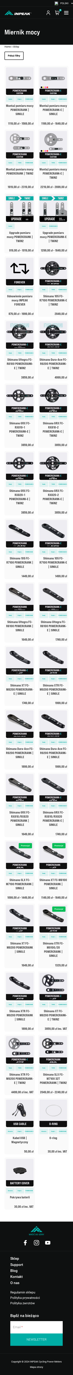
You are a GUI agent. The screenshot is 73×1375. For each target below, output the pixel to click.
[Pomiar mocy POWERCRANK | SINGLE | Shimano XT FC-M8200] (19, 936)
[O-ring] (53, 1126)
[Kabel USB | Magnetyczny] (19, 1126)
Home (7, 46)
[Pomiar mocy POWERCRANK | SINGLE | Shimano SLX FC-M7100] (19, 870)
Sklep (14, 1258)
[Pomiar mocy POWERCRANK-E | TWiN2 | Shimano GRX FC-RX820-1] (19, 483)
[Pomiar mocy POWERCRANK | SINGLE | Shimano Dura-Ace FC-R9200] (19, 739)
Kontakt (16, 1277)
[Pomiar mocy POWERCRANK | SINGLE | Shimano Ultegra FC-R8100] (19, 612)
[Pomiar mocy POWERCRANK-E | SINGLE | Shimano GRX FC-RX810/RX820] (53, 805)
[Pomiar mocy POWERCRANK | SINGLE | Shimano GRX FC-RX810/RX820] (19, 805)
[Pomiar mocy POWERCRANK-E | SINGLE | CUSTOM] (53, 96)
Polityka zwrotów (22, 1303)
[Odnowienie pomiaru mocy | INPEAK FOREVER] (19, 286)
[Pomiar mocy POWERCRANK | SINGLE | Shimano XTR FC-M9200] (19, 1001)
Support (16, 1265)
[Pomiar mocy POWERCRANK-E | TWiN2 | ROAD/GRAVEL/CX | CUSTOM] (53, 159)
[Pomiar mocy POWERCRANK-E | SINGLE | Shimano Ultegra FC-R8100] (53, 612)
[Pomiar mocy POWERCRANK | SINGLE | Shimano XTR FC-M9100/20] (53, 936)
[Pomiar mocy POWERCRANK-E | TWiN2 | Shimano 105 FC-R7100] (53, 286)
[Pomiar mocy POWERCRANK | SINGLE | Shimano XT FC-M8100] (53, 870)
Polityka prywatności (25, 1298)
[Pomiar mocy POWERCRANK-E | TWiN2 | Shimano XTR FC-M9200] (19, 1065)
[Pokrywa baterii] (19, 1183)
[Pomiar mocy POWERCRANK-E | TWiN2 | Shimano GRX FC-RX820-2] (53, 483)
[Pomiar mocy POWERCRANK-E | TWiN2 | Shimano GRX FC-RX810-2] (53, 415)
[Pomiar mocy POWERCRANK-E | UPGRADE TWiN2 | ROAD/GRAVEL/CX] (53, 223)
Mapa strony (36, 1367)
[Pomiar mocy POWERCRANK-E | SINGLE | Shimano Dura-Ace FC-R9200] (53, 739)
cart (57, 12)
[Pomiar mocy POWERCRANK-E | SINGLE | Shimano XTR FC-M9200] (53, 675)
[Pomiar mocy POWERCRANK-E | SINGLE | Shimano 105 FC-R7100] (53, 548)
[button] (64, 3)
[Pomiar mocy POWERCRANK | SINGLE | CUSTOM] (19, 96)
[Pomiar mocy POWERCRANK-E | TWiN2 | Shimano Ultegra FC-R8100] (19, 350)
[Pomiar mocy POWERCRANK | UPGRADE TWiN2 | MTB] (19, 223)
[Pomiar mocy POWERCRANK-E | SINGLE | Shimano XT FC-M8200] (19, 675)
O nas (14, 1283)
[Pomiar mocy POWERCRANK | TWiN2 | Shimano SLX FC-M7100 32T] (53, 1065)
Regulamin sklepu (22, 1292)
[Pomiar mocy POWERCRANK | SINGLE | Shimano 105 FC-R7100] (19, 548)
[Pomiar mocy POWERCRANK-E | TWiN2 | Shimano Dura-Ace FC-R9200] (53, 350)
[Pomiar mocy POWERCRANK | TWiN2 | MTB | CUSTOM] (19, 159)
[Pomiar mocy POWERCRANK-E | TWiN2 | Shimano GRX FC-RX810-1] (19, 415)
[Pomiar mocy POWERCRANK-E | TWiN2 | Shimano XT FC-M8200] (53, 1001)
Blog (14, 1271)
